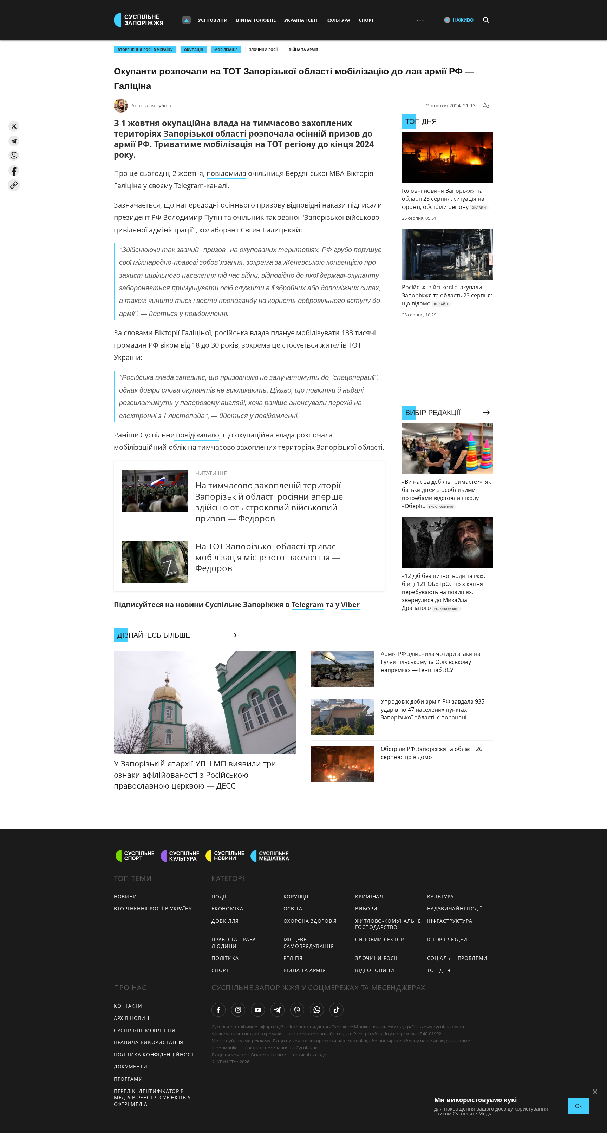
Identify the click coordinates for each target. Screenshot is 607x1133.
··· (420, 20)
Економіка (227, 908)
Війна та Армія (303, 49)
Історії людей (447, 939)
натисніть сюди (309, 1055)
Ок (578, 1106)
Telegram (308, 604)
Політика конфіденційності (155, 1054)
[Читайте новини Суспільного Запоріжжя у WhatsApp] (317, 1010)
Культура (338, 20)
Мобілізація (226, 49)
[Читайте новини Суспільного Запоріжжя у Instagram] (238, 1010)
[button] (14, 126)
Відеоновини (374, 970)
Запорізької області (205, 133)
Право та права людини (233, 942)
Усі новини (213, 20)
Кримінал (369, 896)
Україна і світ (301, 20)
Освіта (292, 908)
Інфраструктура (449, 920)
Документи (130, 1066)
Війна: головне (256, 20)
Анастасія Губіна (151, 105)
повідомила (226, 173)
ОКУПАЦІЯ (193, 49)
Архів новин (131, 1018)
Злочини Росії (263, 49)
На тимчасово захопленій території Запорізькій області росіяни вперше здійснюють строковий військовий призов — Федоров (269, 501)
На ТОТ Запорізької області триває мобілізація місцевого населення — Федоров (267, 557)
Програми (128, 1078)
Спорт (366, 20)
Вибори (366, 908)
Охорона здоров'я (310, 920)
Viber (350, 604)
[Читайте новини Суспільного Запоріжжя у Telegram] (277, 1010)
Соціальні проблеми (457, 958)
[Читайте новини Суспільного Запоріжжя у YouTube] (258, 1010)
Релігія (293, 958)
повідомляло (196, 435)
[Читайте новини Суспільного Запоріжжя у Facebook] (218, 1010)
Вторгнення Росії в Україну (145, 49)
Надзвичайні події (454, 908)
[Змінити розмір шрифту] (486, 105)
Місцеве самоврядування (308, 942)
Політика (225, 958)
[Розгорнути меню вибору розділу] (186, 20)
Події (219, 896)
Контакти (128, 1005)
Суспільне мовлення (144, 1030)
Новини (125, 896)
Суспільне (307, 1048)
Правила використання (148, 1042)
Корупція (296, 896)
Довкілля (225, 920)
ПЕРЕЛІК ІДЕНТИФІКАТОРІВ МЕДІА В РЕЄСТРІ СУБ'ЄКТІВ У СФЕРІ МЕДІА (152, 1097)
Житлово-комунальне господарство (388, 924)
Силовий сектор (379, 939)
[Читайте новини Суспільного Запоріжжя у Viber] (297, 1010)
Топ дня (439, 970)
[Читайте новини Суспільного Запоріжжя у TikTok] (336, 1010)
